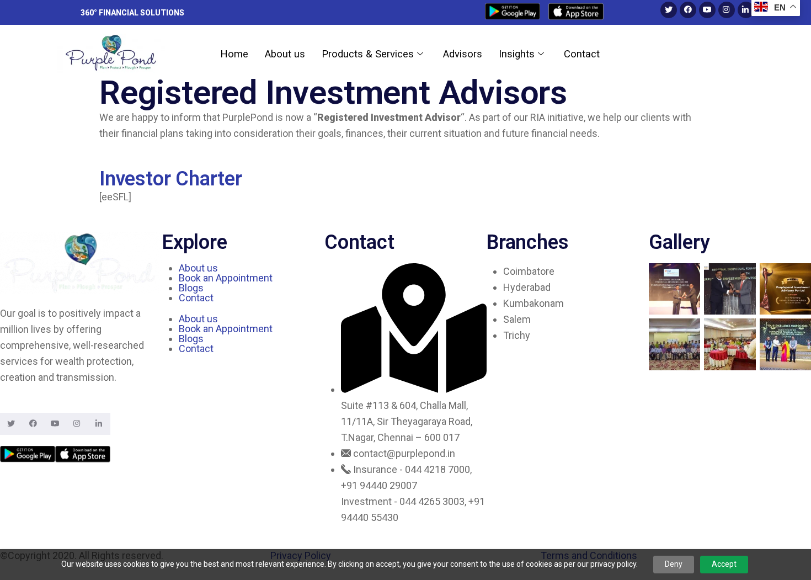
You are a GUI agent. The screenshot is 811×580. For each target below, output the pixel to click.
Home (234, 54)
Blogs (191, 288)
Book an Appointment (226, 278)
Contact (582, 54)
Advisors (462, 54)
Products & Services (368, 54)
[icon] (512, 12)
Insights (517, 54)
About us (285, 54)
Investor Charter (170, 178)
